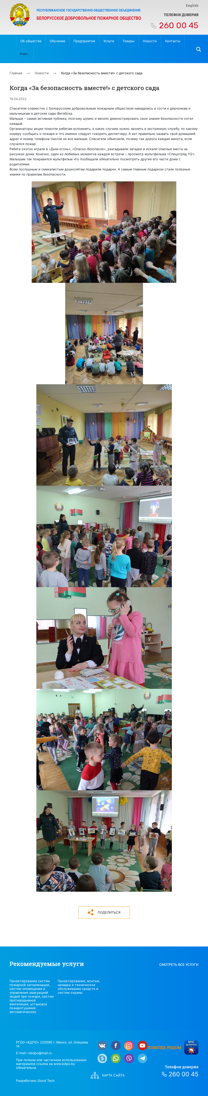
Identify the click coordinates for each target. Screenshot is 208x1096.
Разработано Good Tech (35, 1081)
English (192, 5)
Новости (150, 41)
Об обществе (30, 41)
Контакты (172, 41)
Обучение (57, 41)
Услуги (108, 41)
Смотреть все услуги (178, 965)
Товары (128, 41)
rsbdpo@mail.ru (40, 1053)
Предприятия (84, 41)
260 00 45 (178, 25)
